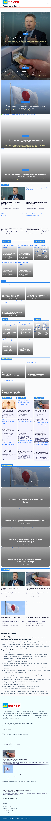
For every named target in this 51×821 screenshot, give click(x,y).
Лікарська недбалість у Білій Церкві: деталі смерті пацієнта (45, 325)
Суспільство (26, 101)
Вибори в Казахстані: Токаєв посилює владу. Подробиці (25, 174)
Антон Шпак (5, 414)
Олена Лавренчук (22, 74)
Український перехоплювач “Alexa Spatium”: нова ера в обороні (9, 331)
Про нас (5, 803)
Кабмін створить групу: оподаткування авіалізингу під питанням (45, 249)
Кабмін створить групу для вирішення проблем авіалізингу (25, 272)
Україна (25, 33)
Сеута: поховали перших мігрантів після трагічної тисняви (37, 296)
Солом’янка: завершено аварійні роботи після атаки (25, 521)
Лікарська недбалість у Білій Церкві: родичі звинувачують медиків (40, 433)
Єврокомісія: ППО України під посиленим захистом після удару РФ (37, 228)
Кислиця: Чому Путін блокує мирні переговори (25, 38)
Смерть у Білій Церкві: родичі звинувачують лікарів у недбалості (24, 412)
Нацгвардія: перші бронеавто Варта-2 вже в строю (8, 431)
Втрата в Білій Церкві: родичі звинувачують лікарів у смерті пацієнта (8, 412)
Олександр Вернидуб (22, 40)
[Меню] (47, 3)
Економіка (25, 135)
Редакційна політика (8, 806)
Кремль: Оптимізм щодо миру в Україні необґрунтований (36, 202)
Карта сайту (6, 812)
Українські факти (11, 6)
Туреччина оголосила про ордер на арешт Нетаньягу (41, 453)
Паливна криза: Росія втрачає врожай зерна (11, 373)
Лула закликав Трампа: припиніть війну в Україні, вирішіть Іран (12, 296)
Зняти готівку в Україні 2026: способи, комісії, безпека (25, 72)
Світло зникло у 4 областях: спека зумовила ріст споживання (25, 141)
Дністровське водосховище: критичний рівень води (11, 228)
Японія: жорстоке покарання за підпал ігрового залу (25, 106)
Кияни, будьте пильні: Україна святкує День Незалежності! (7, 348)
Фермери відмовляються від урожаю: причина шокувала (35, 373)
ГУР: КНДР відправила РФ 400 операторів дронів (24, 349)
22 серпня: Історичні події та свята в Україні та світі (25, 431)
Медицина (25, 67)
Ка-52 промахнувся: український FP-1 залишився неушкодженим (9, 452)
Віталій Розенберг (22, 144)
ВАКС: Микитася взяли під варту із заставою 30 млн (38, 326)
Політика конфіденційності (10, 808)
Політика (6, 652)
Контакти (5, 805)
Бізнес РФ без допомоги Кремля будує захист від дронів (12, 313)
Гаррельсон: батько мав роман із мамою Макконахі (25, 450)
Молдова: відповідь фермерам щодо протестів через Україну (11, 391)
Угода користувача (8, 810)
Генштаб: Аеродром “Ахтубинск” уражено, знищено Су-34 (25, 331)
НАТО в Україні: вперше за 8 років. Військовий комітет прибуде (24, 254)
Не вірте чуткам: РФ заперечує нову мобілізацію (8, 272)
